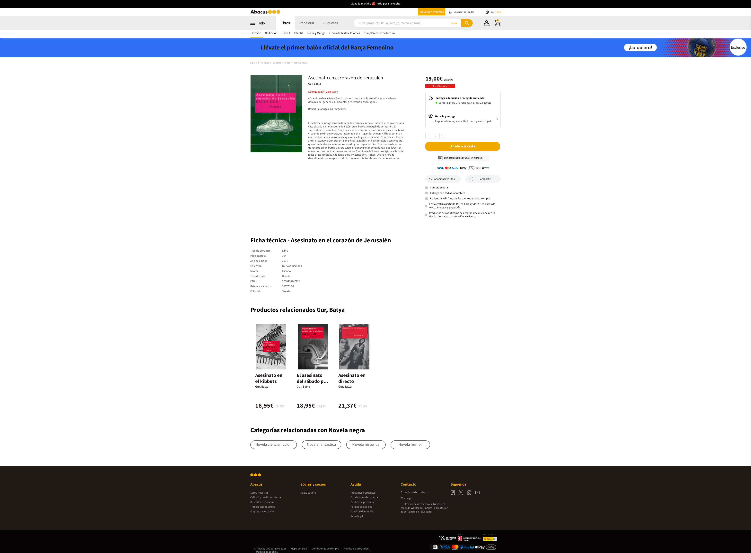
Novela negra (300, 63)
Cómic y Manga (316, 33)
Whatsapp (406, 498)
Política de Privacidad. (419, 512)
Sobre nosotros (259, 493)
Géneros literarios (282, 63)
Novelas (265, 63)
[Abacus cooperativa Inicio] (266, 13)
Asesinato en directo (352, 378)
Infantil (298, 33)
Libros (285, 23)
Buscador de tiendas (262, 502)
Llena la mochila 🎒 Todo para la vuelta (375, 4)
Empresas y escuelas (262, 512)
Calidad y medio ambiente (265, 497)
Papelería (306, 23)
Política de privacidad (362, 502)
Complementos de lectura (379, 33)
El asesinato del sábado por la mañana (312, 381)
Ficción (256, 33)
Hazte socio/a (308, 493)
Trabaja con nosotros (262, 507)
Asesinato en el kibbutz (268, 378)
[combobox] (395, 23)
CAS (499, 12)
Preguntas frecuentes (362, 493)
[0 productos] (497, 25)
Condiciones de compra (364, 497)
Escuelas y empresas (432, 12)
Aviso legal (356, 516)
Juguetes (330, 23)
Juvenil (285, 33)
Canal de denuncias (361, 512)
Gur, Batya (314, 84)
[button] (486, 24)
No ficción (271, 33)
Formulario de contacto (414, 492)
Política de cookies (361, 507)
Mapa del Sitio (299, 549)
